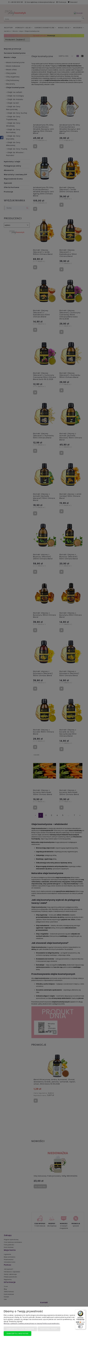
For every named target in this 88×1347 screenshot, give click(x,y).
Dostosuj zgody (49, 1329)
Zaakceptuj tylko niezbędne (20, 1329)
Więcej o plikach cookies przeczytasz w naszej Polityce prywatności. (32, 1323)
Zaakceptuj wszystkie (17, 1333)
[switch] (80, 1326)
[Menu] (84, 1310)
